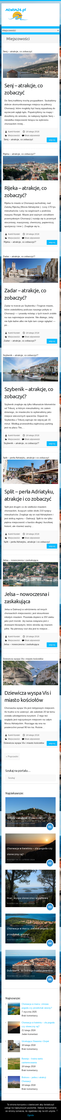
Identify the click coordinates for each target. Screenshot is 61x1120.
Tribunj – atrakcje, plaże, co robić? (26, 818)
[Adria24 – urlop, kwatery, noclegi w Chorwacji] (17, 14)
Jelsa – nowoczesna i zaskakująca (26, 597)
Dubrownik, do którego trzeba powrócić (30, 970)
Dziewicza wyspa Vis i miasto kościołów (27, 696)
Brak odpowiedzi (32, 135)
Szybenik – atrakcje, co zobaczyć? (28, 392)
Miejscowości (14, 135)
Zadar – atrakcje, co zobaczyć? (25, 294)
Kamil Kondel (14, 132)
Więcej (52, 140)
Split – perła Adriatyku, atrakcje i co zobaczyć (29, 495)
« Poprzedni (12, 756)
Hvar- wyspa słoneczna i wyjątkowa (27, 898)
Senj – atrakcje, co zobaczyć (23, 89)
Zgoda (30, 1115)
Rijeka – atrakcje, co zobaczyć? (25, 191)
